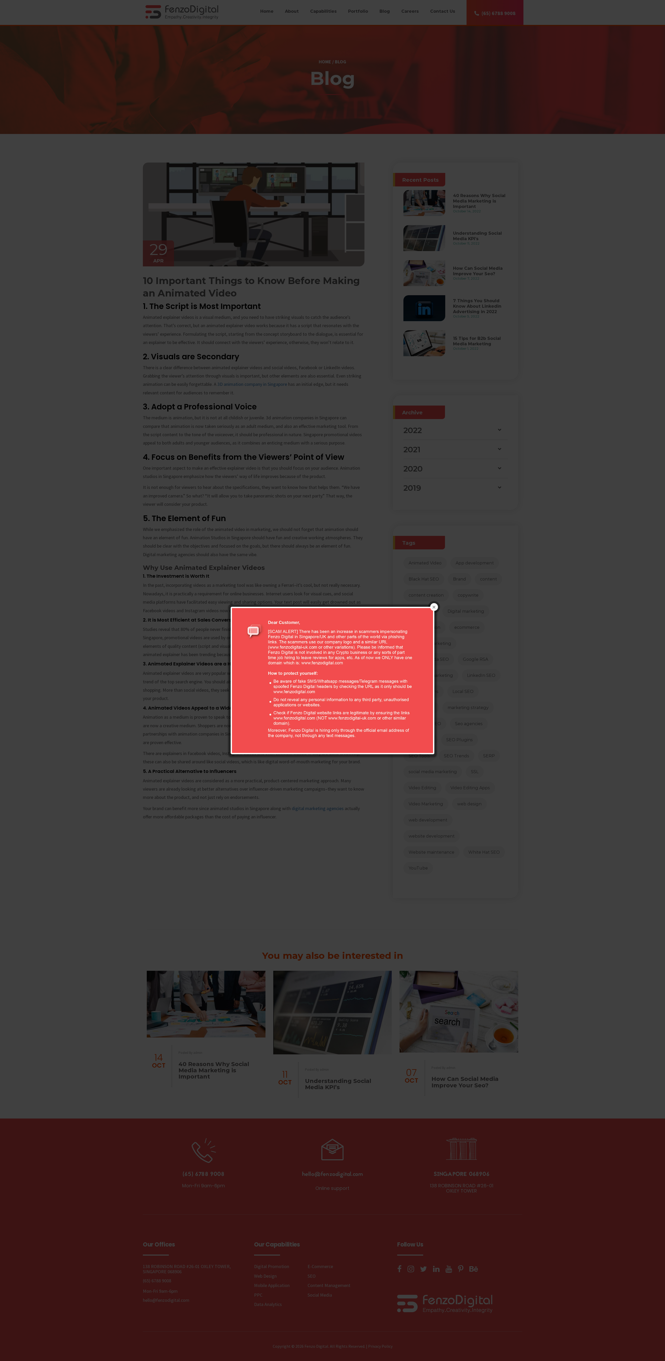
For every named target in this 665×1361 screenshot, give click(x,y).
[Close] (434, 607)
